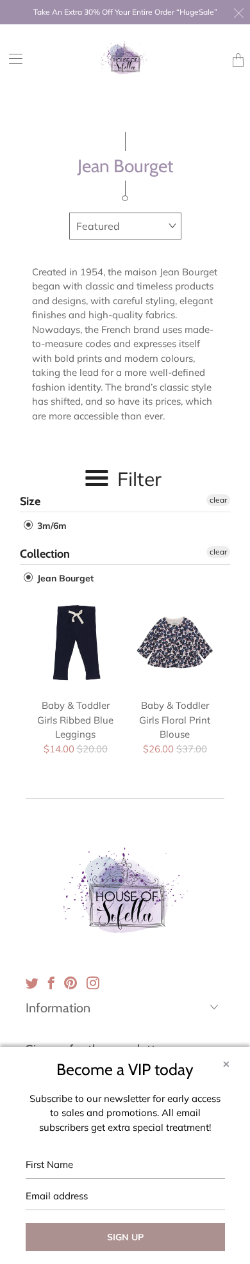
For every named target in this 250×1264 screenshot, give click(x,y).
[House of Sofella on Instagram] (93, 982)
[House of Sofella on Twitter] (32, 982)
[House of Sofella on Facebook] (51, 982)
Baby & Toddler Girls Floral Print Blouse (174, 642)
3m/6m (51, 525)
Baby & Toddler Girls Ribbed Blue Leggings (75, 642)
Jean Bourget (64, 578)
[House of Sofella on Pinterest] (70, 982)
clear (218, 500)
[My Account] (11, 58)
